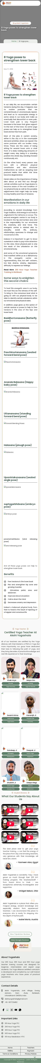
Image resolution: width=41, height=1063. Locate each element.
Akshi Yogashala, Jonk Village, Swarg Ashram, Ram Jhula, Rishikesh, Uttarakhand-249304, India (22, 993)
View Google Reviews (20, 940)
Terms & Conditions (10, 1054)
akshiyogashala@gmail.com (16, 999)
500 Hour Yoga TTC (12, 1033)
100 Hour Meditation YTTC (15, 1037)
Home (13, 41)
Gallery (10, 1051)
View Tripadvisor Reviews (20, 934)
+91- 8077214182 (11, 1002)
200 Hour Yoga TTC (12, 1026)
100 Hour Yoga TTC (12, 1023)
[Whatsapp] (36, 1058)
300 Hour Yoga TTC (12, 1030)
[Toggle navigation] (36, 3)
